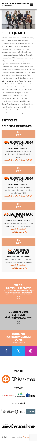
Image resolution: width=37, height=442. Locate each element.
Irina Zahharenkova (17, 232)
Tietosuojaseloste (29, 437)
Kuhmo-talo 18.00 (18, 144)
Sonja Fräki (25, 160)
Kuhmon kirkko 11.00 (18, 252)
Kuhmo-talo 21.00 (18, 216)
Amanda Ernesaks (11, 160)
